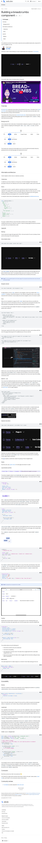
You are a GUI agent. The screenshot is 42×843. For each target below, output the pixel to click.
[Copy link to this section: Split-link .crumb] (9, 378)
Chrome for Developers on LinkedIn (8, 831)
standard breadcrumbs (21, 115)
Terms (2, 837)
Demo (21, 77)
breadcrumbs (5, 109)
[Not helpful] (40, 9)
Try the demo (35, 51)
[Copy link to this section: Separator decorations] (11, 421)
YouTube (3, 829)
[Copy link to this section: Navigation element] (10, 284)
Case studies (4, 821)
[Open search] (26, 1)
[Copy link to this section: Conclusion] (9, 770)
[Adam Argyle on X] (6, 49)
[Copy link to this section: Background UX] (10, 121)
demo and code (20, 784)
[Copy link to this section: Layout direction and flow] (12, 468)
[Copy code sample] (41, 199)
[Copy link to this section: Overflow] (6, 618)
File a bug (3, 811)
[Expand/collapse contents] (9, 19)
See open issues (4, 813)
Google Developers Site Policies (34, 794)
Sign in (39, 1)
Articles (3, 4)
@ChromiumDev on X (5, 827)
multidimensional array (34, 196)
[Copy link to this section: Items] (5, 187)
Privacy (5, 837)
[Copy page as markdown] (20, 16)
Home (2, 8)
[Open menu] (2, 1)
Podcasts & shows (5, 823)
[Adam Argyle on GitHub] (8, 49)
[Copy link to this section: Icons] (5, 299)
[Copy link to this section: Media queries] (8, 659)
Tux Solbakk (6, 784)
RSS (2, 832)
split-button (5, 387)
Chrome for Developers (6, 817)
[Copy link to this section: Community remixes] (14, 781)
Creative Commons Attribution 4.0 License (33, 793)
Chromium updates (5, 819)
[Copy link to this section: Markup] (6, 232)
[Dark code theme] (40, 199)
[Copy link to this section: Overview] (8, 106)
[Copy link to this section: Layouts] (7, 228)
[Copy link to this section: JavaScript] (8, 707)
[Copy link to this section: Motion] (6, 685)
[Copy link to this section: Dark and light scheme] (11, 239)
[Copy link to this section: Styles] (5, 462)
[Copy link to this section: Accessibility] (9, 681)
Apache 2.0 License (18, 794)
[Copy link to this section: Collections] (8, 179)
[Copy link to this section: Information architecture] (17, 172)
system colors (12, 464)
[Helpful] (38, 9)
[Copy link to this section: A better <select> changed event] (15, 732)
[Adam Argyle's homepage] (9, 49)
